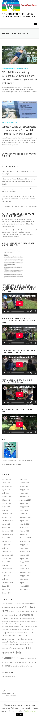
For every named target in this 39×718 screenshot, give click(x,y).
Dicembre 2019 (7, 572)
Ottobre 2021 (6, 541)
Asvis (32, 603)
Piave (12, 648)
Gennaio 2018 (6, 593)
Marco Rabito (26, 636)
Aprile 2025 (5, 493)
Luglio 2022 (24, 534)
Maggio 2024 (24, 507)
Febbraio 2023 (25, 524)
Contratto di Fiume (13, 615)
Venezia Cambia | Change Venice (21, 666)
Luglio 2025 (6, 490)
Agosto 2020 (6, 558)
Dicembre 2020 (25, 552)
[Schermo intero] (34, 311)
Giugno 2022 (6, 538)
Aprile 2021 (5, 548)
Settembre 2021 (25, 541)
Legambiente (26, 629)
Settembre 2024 (25, 500)
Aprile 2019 (5, 579)
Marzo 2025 (24, 493)
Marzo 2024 (24, 510)
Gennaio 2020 (24, 569)
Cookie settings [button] (30, 711)
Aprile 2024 (5, 510)
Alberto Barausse (14, 603)
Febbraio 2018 (25, 589)
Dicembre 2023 (7, 517)
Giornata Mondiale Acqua (14, 624)
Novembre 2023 (25, 517)
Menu (35, 24)
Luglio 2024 (24, 503)
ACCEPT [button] (19, 714)
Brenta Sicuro (18, 607)
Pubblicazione (31, 658)
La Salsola (18, 629)
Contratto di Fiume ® (17, 14)
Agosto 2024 (6, 503)
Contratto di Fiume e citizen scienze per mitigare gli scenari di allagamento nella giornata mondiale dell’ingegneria (19, 199)
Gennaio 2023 (6, 527)
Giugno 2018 (6, 586)
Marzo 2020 (24, 565)
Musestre (4, 642)
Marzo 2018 (6, 589)
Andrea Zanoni (26, 603)
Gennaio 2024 (24, 514)
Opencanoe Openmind (24, 642)
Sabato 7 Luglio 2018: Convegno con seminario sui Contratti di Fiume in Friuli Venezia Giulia (19, 130)
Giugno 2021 (6, 545)
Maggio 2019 (24, 576)
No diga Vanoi (12, 642)
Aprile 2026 (23, 479)
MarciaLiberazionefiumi (17, 633)
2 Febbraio (5, 603)
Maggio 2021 (24, 545)
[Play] (4, 311)
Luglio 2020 (24, 558)
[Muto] (31, 311)
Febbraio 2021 (7, 552)
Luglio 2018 (24, 582)
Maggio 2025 (24, 490)
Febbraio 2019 (25, 579)
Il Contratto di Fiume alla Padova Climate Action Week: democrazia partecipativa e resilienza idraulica (18, 181)
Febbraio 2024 (7, 514)
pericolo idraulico (15, 644)
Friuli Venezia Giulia (10, 122)
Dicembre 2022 (25, 527)
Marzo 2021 (24, 548)
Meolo (30, 639)
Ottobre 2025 (24, 486)
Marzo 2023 (6, 524)
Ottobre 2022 (24, 531)
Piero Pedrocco (19, 648)
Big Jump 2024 (9, 607)
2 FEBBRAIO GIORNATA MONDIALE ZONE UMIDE (19, 206)
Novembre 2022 (7, 531)
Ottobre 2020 (24, 555)
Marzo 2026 (6, 483)
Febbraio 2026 (25, 483)
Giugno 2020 (6, 562)
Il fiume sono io (25, 626)
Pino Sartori (22, 658)
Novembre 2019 (25, 572)
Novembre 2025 (7, 486)
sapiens (4, 662)
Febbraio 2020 (7, 569)
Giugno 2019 (6, 576)
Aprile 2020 (5, 565)
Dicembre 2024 (7, 496)
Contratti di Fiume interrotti (17, 611)
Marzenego (6, 639)
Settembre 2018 (7, 582)
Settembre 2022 (7, 534)
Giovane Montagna (14, 626)
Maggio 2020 (24, 562)
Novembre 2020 (7, 555)
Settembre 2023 (7, 521)
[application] (19, 303)
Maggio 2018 (24, 586)
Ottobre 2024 (6, 500)
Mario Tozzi (34, 636)
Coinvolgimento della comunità (15, 68)
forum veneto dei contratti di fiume (19, 621)
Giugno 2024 (6, 507)
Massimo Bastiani (20, 639)
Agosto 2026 (6, 479)
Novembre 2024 (25, 496)
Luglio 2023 (24, 521)
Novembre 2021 (25, 538)
